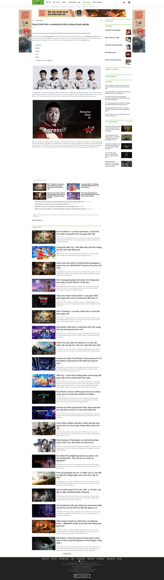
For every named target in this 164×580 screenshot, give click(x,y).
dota (53, 214)
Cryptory (85, 6)
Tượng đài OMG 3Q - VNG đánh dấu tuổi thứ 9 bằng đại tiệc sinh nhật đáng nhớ (90, 185)
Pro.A (33, 27)
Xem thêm (129, 122)
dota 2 (61, 214)
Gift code (56, 2)
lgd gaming (86, 214)
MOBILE (47, 6)
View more (67, 554)
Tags (34, 214)
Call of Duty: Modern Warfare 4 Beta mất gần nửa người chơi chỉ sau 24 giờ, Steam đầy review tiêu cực (78, 425)
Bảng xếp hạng (63, 558)
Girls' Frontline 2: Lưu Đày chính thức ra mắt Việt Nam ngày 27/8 (52, 204)
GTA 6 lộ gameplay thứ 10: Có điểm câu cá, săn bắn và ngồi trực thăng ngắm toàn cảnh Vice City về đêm (78, 475)
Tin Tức (48, 2)
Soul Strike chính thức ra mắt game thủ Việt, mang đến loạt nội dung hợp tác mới (56, 206)
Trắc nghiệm (97, 2)
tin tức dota (76, 214)
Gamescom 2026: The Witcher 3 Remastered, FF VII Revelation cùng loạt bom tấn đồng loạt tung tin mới (78, 360)
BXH (79, 2)
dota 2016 (71, 214)
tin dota (81, 214)
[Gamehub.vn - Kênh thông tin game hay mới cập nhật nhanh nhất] (38, 2)
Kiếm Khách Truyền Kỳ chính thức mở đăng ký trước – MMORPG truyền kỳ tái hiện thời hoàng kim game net (79, 523)
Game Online (110, 558)
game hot (38, 214)
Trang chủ (45, 558)
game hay (49, 214)
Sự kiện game (81, 558)
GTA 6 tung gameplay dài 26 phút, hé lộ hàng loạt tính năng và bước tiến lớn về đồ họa (90, 194)
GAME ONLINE (55, 6)
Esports (119, 558)
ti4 (63, 214)
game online (44, 214)
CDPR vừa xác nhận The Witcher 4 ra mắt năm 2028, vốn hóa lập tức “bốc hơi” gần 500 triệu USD (60, 209)
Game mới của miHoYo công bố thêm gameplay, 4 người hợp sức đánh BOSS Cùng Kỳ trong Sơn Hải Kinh (56, 195)
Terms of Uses (80, 573)
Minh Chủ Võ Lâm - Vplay (112, 37)
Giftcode (54, 558)
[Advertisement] (67, 163)
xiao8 (68, 214)
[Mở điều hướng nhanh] (101, 20)
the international (93, 214)
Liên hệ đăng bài (83, 575)
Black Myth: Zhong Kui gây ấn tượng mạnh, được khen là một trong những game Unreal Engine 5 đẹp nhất (79, 540)
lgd (65, 214)
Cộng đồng (86, 2)
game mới (57, 214)
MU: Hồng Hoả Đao (110, 52)
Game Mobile (100, 558)
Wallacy (92, 6)
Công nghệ (72, 2)
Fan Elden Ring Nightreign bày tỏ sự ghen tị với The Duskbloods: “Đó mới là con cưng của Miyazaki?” (77, 458)
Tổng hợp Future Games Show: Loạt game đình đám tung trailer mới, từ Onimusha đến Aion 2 (59, 201)
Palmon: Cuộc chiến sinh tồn (113, 60)
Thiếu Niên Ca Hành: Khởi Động (113, 45)
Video (64, 2)
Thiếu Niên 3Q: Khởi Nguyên (113, 30)
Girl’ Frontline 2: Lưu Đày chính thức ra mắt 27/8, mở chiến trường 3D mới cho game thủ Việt (55, 186)
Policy (86, 573)
